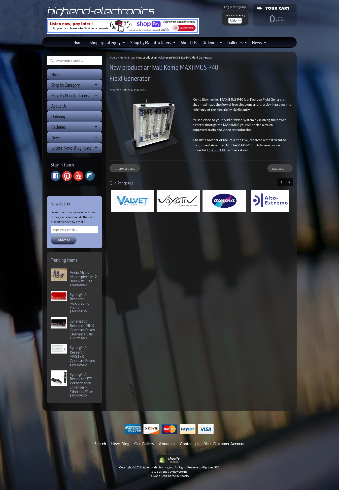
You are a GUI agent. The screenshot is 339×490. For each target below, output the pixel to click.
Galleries (234, 42)
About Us (189, 42)
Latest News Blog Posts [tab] (71, 148)
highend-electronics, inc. (157, 467)
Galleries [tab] (58, 127)
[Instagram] (90, 176)
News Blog (127, 57)
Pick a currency (235, 15)
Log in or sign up (235, 7)
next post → (280, 168)
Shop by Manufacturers (150, 42)
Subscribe (63, 239)
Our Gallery (144, 443)
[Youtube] (78, 176)
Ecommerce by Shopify (175, 475)
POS (152, 475)
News (257, 42)
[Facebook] (56, 176)
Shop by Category (105, 42)
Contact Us (189, 443)
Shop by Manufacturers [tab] (70, 95)
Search (100, 443)
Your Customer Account (224, 443)
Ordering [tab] (58, 116)
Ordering (210, 42)
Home (78, 42)
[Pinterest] (67, 176)
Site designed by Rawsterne (169, 471)
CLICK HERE (216, 150)
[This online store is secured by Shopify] (169, 462)
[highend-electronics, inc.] (102, 15)
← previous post (124, 168)
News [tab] (56, 137)
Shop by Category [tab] (65, 85)
